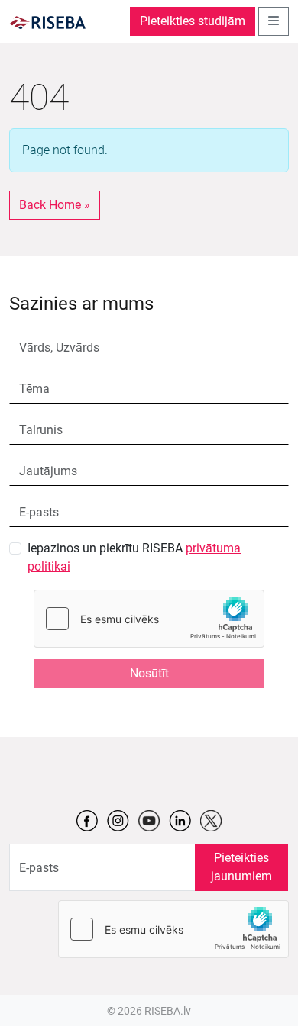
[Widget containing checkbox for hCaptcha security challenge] (149, 619)
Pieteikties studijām (192, 21)
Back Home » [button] (54, 205)
